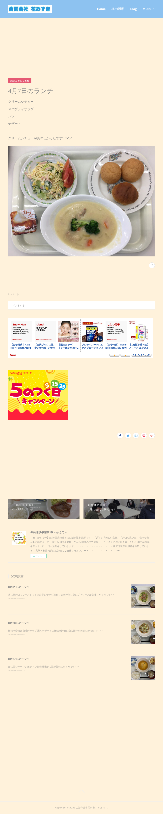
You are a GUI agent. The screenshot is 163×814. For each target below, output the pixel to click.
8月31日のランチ (19, 587)
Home (101, 9)
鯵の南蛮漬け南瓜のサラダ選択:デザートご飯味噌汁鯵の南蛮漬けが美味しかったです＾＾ (56, 630)
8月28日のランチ (19, 623)
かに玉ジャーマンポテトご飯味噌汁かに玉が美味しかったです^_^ (43, 666)
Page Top (81, 792)
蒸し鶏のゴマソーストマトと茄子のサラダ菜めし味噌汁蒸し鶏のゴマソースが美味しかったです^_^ (61, 594)
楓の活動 (118, 9)
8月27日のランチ (19, 659)
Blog (133, 9)
